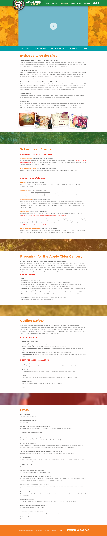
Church (48, 160)
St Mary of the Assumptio (70, 107)
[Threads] (98, 3)
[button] (35, 360)
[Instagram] (96, 3)
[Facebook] (94, 3)
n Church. (79, 107)
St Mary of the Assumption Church (64, 184)
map (27, 495)
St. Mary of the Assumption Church (40, 192)
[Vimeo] (88, 530)
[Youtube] (86, 530)
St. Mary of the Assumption (38, 160)
